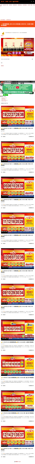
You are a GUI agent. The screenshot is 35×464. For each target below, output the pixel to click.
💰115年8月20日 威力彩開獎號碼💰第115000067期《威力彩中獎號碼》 (17, 413)
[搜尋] (31, 1)
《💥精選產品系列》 (8, 19)
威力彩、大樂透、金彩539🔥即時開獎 (9, 1)
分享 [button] (1, 136)
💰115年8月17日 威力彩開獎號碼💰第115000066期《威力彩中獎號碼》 (17, 377)
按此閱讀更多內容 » (31, 136)
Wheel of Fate (4, 99)
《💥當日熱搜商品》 (3, 19)
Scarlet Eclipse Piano (5, 100)
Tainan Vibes (3, 98)
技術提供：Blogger (18, 461)
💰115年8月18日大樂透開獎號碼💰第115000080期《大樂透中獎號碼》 (17, 342)
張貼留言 (2, 65)
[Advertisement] (17, 13)
